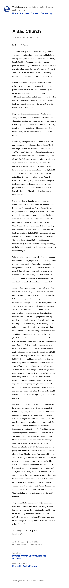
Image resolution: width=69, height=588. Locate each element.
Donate (44, 13)
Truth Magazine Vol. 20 (34, 544)
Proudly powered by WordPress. (34, 581)
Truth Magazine (20, 7)
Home (15, 13)
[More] (51, 14)
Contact (35, 13)
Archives (24, 13)
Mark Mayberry (19, 37)
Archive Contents (20, 544)
